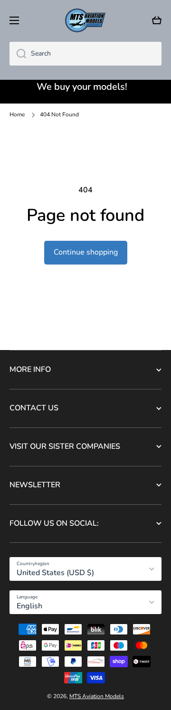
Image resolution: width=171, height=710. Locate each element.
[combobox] (86, 54)
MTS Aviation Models (96, 696)
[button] (157, 20)
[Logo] (85, 20)
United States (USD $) (55, 573)
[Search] (18, 54)
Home (17, 114)
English (29, 606)
